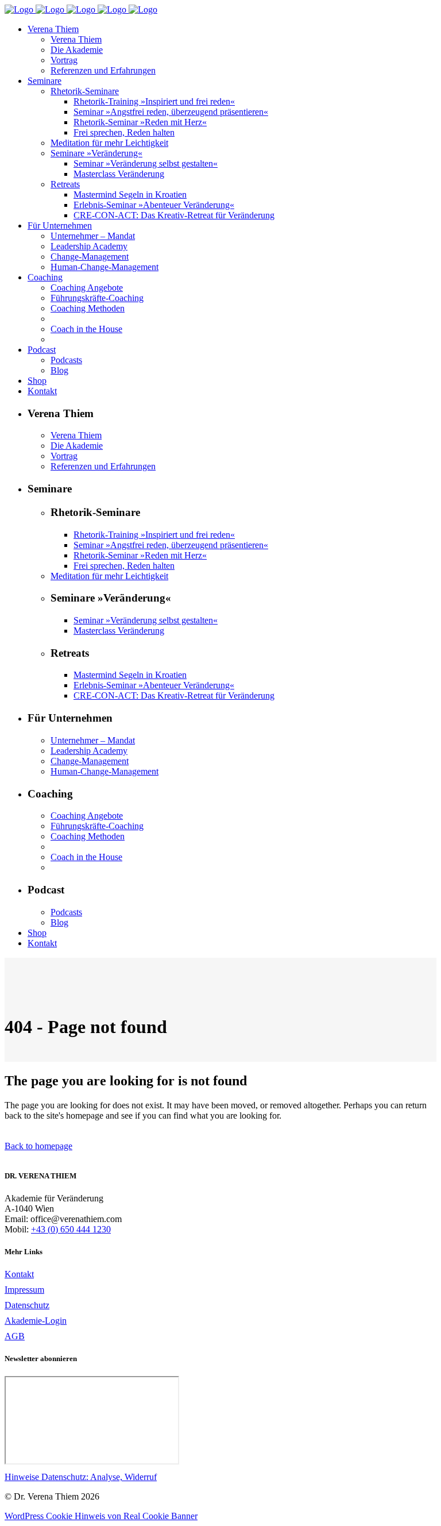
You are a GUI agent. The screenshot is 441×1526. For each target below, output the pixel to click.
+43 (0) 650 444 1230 (71, 1229)
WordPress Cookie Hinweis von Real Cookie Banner (101, 1516)
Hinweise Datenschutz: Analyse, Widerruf (81, 1477)
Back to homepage (38, 1146)
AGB (15, 1336)
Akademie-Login (36, 1320)
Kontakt (19, 1274)
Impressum (24, 1289)
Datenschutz (27, 1305)
